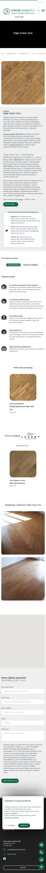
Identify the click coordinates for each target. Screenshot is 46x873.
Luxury (33, 53)
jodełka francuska (15, 145)
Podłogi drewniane (11, 53)
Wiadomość (5, 729)
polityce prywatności (11, 813)
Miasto (3, 719)
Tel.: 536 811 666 (39, 2)
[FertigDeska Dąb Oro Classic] (23, 579)
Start (2, 53)
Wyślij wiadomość (9, 780)
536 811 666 (11, 854)
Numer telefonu (6, 708)
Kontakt (23, 867)
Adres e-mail (5, 698)
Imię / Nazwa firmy (7, 687)
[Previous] (3, 265)
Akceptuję (24, 825)
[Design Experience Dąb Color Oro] (23, 533)
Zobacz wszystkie (22, 445)
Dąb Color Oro (42, 53)
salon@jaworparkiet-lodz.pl (16, 849)
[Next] (43, 265)
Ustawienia (11, 825)
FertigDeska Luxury (23, 53)
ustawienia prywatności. (11, 818)
